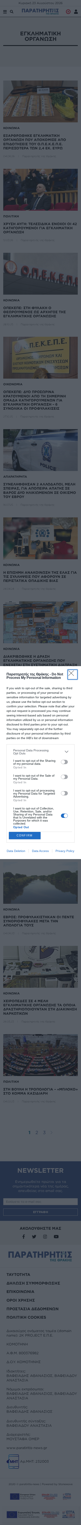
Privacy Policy (65, 851)
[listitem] (40, 752)
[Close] (72, 674)
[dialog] (40, 762)
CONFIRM (25, 835)
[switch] (64, 762)
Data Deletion (16, 851)
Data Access (40, 851)
